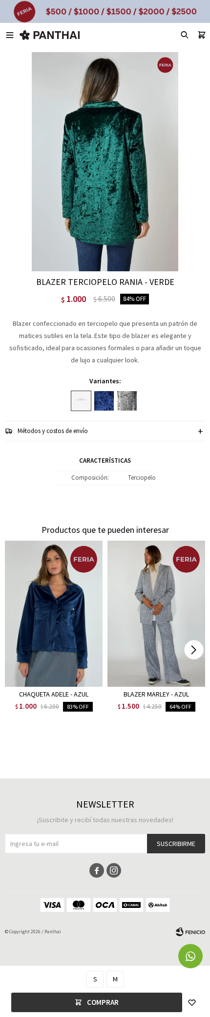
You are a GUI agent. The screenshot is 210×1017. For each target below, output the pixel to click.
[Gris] (127, 401)
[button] (193, 649)
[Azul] (104, 401)
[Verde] (81, 401)
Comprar (103, 1002)
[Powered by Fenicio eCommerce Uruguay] (190, 931)
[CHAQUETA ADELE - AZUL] (54, 614)
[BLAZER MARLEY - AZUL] (156, 614)
